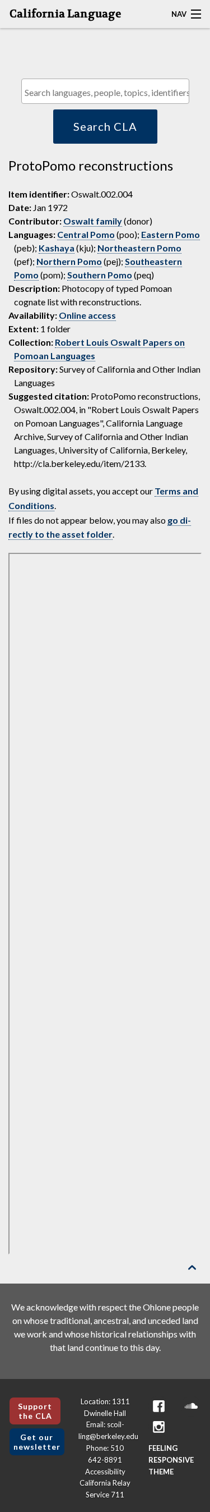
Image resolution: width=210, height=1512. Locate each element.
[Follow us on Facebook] (158, 1406)
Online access (87, 315)
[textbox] (108, 92)
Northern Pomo (69, 261)
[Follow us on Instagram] (158, 1427)
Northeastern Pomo (139, 247)
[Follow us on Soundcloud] (191, 1406)
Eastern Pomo (170, 234)
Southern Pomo (99, 274)
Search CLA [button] (105, 126)
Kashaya (56, 247)
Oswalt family (92, 221)
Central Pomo (86, 234)
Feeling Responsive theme (171, 1460)
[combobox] (105, 91)
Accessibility (105, 1471)
